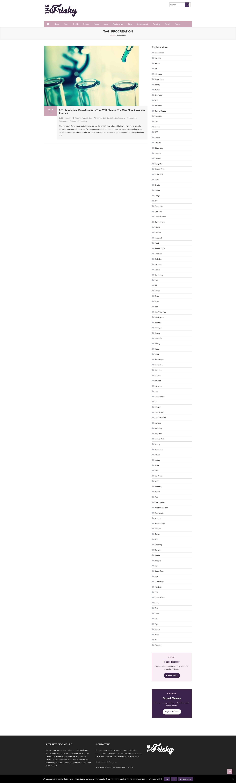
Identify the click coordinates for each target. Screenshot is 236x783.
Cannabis (158, 116)
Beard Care (159, 79)
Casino (157, 127)
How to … (158, 370)
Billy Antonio (66, 118)
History (157, 344)
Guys (157, 301)
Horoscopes (159, 360)
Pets (156, 497)
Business (158, 106)
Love (106, 24)
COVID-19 (159, 174)
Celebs (86, 24)
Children (158, 143)
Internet (158, 381)
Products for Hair (161, 508)
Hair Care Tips (160, 312)
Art (156, 69)
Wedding (158, 645)
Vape (157, 624)
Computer (158, 164)
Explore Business (172, 712)
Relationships (118, 24)
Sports (157, 555)
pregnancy (131, 118)
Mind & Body (159, 439)
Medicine (158, 434)
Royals (167, 24)
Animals (158, 58)
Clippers (158, 153)
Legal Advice (159, 397)
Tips (156, 592)
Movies (96, 24)
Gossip (157, 291)
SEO (156, 539)
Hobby (157, 349)
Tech (156, 576)
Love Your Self (160, 418)
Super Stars (159, 571)
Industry (158, 375)
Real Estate (159, 513)
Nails (156, 471)
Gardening (159, 275)
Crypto (157, 185)
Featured (158, 238)
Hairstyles (158, 328)
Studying (158, 560)
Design (157, 196)
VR (156, 640)
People (157, 492)
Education (158, 211)
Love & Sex (87, 118)
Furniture (158, 254)
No (174, 779)
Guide (157, 296)
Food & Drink (160, 248)
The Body (158, 587)
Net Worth (158, 476)
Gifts (156, 280)
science (73, 121)
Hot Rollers (159, 365)
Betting (157, 90)
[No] (233, 779)
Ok (167, 779)
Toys (156, 608)
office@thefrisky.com (109, 762)
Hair (156, 307)
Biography (158, 95)
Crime (157, 180)
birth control (108, 118)
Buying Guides (160, 111)
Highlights (158, 338)
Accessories (159, 53)
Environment (159, 222)
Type (156, 619)
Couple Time (159, 169)
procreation (63, 121)
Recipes (158, 518)
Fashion (158, 233)
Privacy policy (185, 779)
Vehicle (157, 629)
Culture (157, 190)
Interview (158, 386)
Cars (156, 122)
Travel (177, 24)
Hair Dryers (159, 317)
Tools (157, 603)
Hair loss (158, 322)
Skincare (158, 550)
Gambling (158, 264)
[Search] (187, 4)
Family (157, 227)
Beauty (157, 84)
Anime (157, 63)
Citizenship (159, 148)
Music (157, 465)
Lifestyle (158, 407)
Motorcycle (159, 449)
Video (157, 635)
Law (156, 391)
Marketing (158, 428)
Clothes (158, 159)
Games (157, 270)
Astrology (158, 74)
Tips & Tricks (159, 598)
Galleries (158, 259)
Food (157, 243)
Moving (157, 460)
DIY (156, 201)
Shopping (158, 545)
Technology (159, 582)
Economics (159, 206)
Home (56, 24)
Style (130, 24)
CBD (156, 132)
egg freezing (120, 118)
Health (75, 24)
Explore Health (171, 675)
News (66, 24)
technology (82, 121)
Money (157, 444)
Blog (156, 100)
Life (156, 402)
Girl (156, 285)
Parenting (156, 24)
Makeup (158, 423)
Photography (160, 502)
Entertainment (142, 24)
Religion (158, 529)
